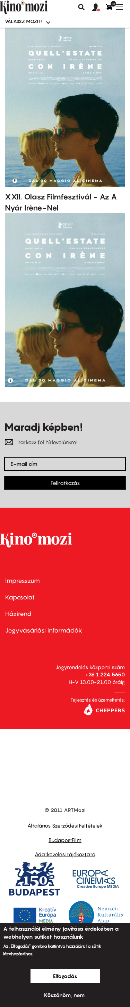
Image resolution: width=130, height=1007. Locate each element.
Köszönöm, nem (64, 995)
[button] (99, 7)
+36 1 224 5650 (105, 674)
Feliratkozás (65, 483)
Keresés (81, 7)
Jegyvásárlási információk (43, 630)
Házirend (18, 613)
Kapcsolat (20, 597)
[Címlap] (35, 7)
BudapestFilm (65, 840)
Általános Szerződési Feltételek (65, 825)
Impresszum (22, 580)
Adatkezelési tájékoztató (65, 854)
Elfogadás (65, 976)
